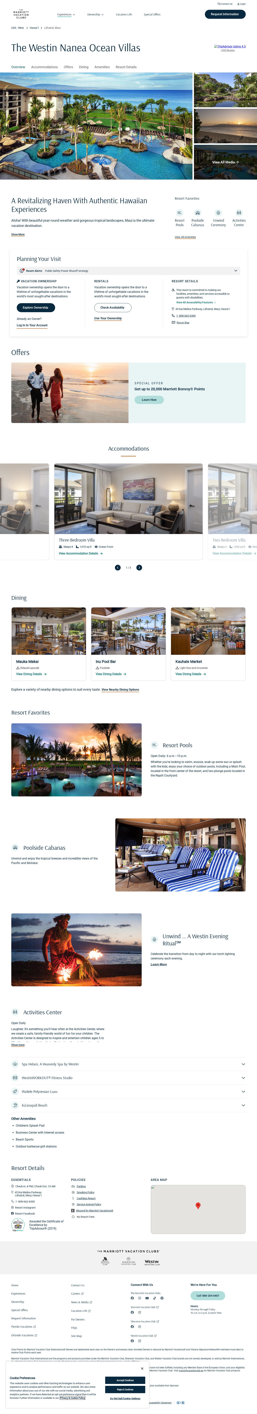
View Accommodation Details (232, 553)
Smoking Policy (85, 1192)
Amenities (102, 67)
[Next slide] (139, 567)
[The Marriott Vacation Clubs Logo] (21, 17)
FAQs (74, 1327)
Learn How (149, 400)
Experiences (18, 1293)
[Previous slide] (117, 567)
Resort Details (126, 67)
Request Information (23, 1318)
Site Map (76, 1336)
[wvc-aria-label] (152, 1262)
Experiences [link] (64, 14)
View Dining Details (29, 674)
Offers (68, 67)
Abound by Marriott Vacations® (94, 1210)
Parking (81, 1186)
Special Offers (19, 1310)
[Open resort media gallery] (96, 126)
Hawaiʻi (34, 27)
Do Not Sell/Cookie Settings (125, 1398)
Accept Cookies (125, 1380)
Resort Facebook (25, 1213)
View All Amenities (185, 237)
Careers (75, 1293)
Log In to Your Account (32, 325)
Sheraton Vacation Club (143, 1321)
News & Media (80, 1302)
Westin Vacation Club (142, 1335)
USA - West (17, 27)
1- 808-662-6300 (186, 315)
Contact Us (226, 4)
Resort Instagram (25, 1207)
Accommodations (44, 67)
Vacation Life (79, 1311)
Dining (83, 67)
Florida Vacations (21, 1326)
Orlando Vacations (22, 1335)
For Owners (78, 1319)
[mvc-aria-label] (105, 1261)
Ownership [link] (93, 14)
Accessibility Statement (160, 1402)
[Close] (142, 1368)
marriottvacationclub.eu (191, 1370)
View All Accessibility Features (194, 302)
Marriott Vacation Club (143, 1307)
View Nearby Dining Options (120, 689)
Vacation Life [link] (124, 14)
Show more (18, 1044)
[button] (128, 1064)
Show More (18, 234)
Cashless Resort (86, 1198)
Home (14, 1285)
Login (243, 4)
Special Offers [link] (152, 14)
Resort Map (183, 322)
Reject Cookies (125, 1389)
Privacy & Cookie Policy (72, 1398)
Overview (18, 67)
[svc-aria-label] (128, 1261)
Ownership (17, 1302)
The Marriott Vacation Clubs (145, 1293)
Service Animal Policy (89, 1204)
